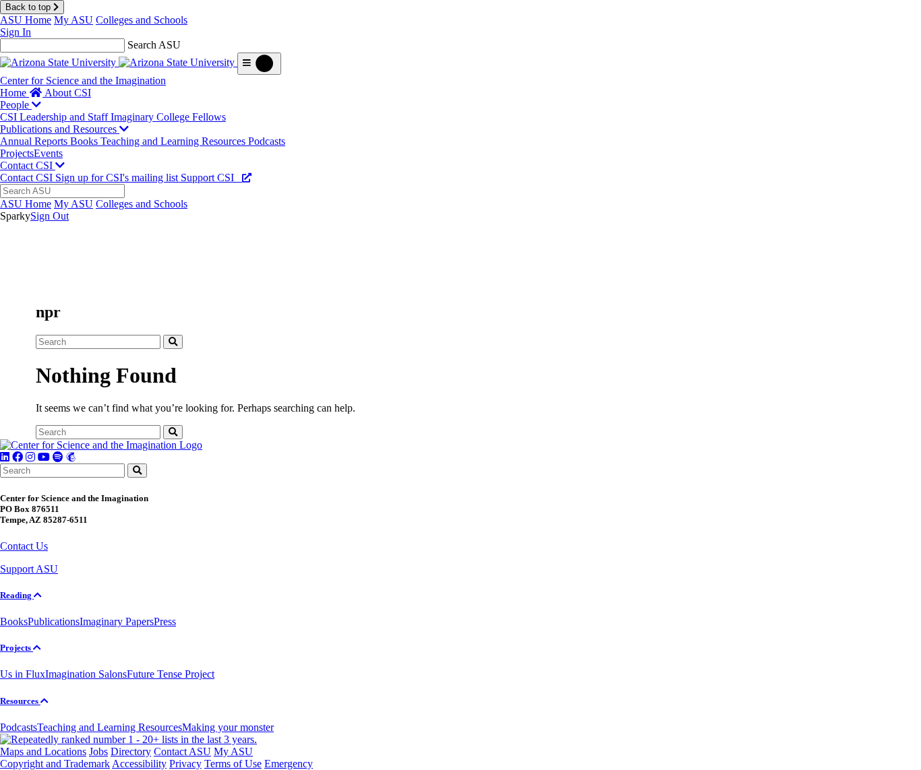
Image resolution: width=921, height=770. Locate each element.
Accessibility (139, 763)
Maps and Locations (43, 751)
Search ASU (154, 45)
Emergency (288, 763)
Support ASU (29, 569)
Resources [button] (20, 701)
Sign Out (49, 216)
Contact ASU (182, 751)
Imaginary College (151, 117)
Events (48, 153)
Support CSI (211, 177)
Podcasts (266, 141)
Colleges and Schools (141, 20)
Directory (131, 751)
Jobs (98, 751)
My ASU (73, 20)
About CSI (67, 92)
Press (165, 621)
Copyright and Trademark (55, 763)
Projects (17, 153)
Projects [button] (16, 648)
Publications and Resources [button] (59, 129)
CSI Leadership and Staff (55, 117)
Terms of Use (233, 763)
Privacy (185, 763)
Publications (54, 621)
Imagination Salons (86, 674)
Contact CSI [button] (27, 165)
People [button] (16, 104)
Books (85, 141)
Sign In (15, 32)
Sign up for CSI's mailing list (118, 177)
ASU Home (25, 20)
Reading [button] (17, 595)
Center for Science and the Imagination (83, 80)
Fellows (209, 117)
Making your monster (228, 727)
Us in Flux (22, 674)
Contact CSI (27, 177)
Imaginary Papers (117, 621)
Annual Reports (35, 141)
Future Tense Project (170, 674)
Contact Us (24, 546)
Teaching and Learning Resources (174, 141)
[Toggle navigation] (259, 64)
